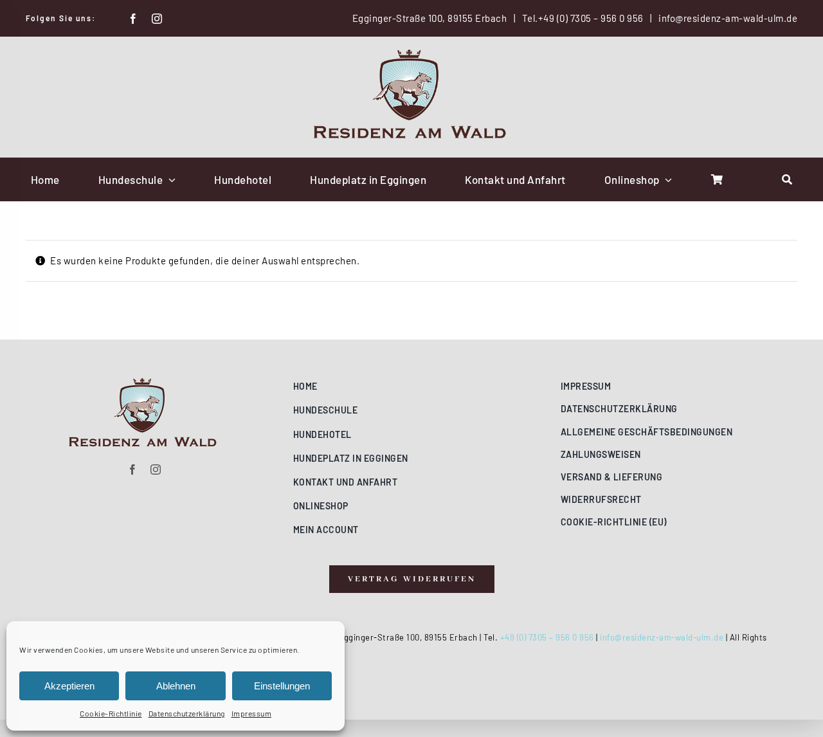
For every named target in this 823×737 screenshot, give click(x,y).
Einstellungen (282, 685)
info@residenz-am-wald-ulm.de (727, 18)
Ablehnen (175, 685)
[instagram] (157, 19)
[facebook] (133, 19)
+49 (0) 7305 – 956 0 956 (591, 18)
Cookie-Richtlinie (111, 713)
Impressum (251, 713)
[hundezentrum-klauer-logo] (411, 54)
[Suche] (787, 179)
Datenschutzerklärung (187, 713)
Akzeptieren (69, 685)
